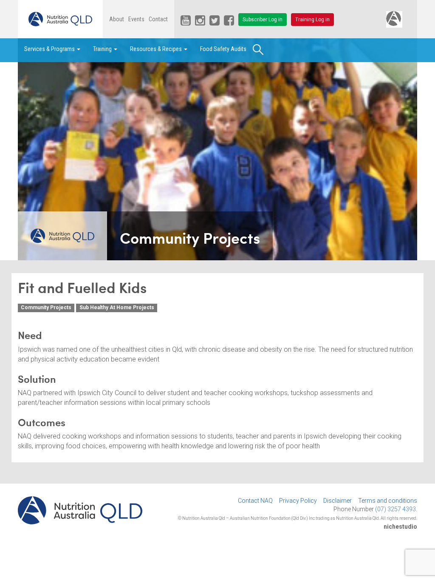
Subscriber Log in (262, 20)
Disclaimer (337, 500)
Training (103, 49)
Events (136, 19)
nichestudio (400, 526)
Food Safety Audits (223, 49)
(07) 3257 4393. (396, 509)
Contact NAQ (255, 500)
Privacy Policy (298, 500)
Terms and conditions (387, 500)
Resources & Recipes (156, 49)
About (116, 19)
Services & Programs (50, 49)
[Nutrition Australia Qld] (60, 19)
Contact (158, 19)
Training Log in (312, 20)
